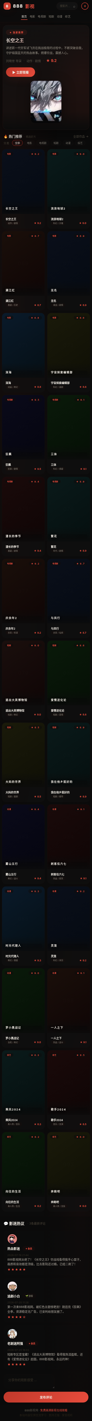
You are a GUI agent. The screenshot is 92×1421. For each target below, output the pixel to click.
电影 (29, 143)
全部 (17, 143)
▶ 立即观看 (20, 72)
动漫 (68, 143)
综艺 (80, 143)
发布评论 (46, 1397)
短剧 (56, 143)
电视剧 (42, 143)
